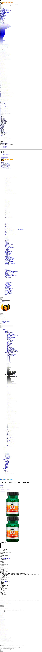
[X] (5, 479)
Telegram (4, 147)
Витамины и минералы (11, 354)
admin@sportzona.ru (4, 143)
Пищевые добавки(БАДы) (12, 376)
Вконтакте (5, 146)
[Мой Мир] (4, 479)
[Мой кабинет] (0, 320)
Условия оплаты (3, 633)
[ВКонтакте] (1, 479)
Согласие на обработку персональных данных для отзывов (7, 648)
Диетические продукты (11, 420)
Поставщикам (3, 628)
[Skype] (10, 479)
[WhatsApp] (8, 479)
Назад (7, 330)
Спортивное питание (11, 334)
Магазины (2, 626)
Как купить (7, 453)
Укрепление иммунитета (5, 558)
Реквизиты (2, 627)
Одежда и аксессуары (11, 432)
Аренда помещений (4, 629)
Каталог (6, 331)
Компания (7, 461)
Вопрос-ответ (3, 636)
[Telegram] (11, 479)
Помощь (2, 630)
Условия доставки (3, 634)
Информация (2, 624)
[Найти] (1, 7)
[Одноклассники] (2, 479)
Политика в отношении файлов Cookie (17, 647)
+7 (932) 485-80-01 (4, 132)
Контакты (2, 623)
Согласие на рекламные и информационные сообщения (6, 647)
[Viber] (7, 479)
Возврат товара (3, 635)
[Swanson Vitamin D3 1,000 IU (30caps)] (12, 516)
